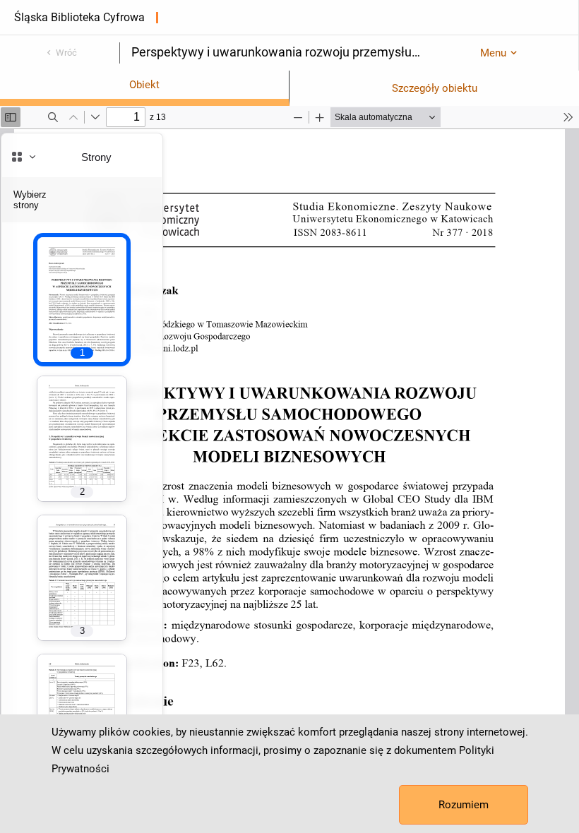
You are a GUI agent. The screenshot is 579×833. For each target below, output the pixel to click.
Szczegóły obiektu (434, 88)
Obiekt (144, 84)
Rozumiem (463, 804)
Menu (493, 53)
